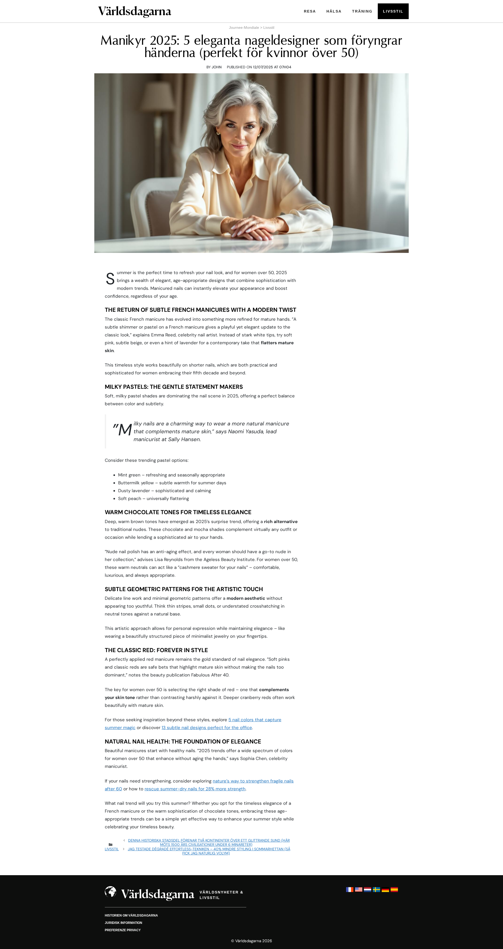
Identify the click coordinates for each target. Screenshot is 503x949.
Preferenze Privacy (123, 930)
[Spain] (394, 892)
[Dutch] (367, 892)
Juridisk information (123, 923)
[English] (359, 892)
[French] (350, 892)
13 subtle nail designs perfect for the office (207, 727)
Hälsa (334, 11)
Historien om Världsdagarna (131, 915)
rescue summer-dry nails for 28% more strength (195, 789)
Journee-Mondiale (244, 27)
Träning (362, 11)
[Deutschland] (385, 892)
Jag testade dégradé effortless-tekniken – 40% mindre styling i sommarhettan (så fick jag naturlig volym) (209, 851)
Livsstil (393, 11)
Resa (310, 11)
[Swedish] (376, 892)
